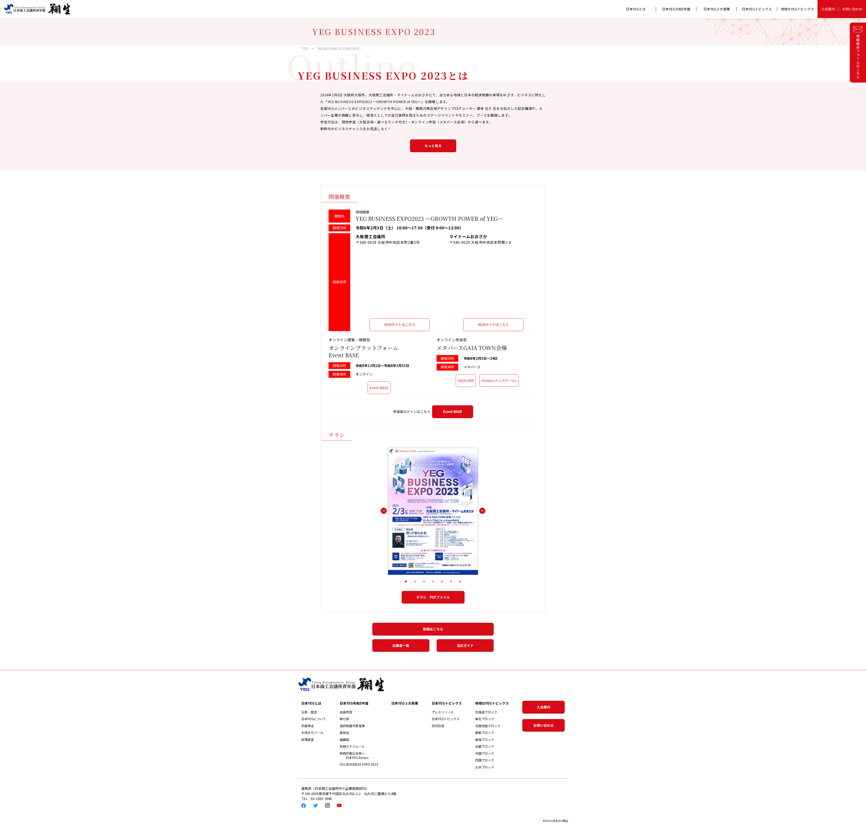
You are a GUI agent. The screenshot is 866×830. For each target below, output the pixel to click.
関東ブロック (484, 732)
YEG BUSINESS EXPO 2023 (359, 764)
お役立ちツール (312, 732)
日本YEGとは (636, 9)
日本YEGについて (313, 719)
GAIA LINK (466, 380)
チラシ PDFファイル (433, 597)
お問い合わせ (852, 9)
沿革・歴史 (309, 712)
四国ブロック (484, 760)
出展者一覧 (400, 645)
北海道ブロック (486, 712)
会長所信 (346, 712)
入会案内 (828, 9)
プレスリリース (443, 712)
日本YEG (676, 9)
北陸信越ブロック (487, 726)
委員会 (344, 732)
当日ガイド (465, 645)
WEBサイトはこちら (399, 324)
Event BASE (379, 387)
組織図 (344, 739)
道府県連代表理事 (352, 726)
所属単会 (307, 726)
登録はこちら (433, 629)
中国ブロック (484, 753)
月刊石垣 (438, 726)
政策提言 (307, 739)
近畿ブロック (484, 746)
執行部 (344, 719)
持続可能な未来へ (354, 755)
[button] (406, 581)
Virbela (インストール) (498, 380)
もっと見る (433, 145)
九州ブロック (484, 767)
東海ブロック (484, 739)
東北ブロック (484, 719)
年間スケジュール (352, 746)
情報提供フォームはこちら (858, 56)
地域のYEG (797, 9)
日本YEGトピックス (446, 719)
